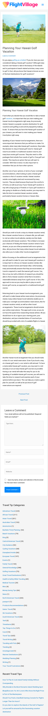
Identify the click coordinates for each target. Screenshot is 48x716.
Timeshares (7, 624)
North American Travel (11, 598)
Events (5, 560)
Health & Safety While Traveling (14, 579)
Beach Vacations (9, 534)
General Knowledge (10, 568)
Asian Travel (7, 518)
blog (4, 537)
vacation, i (9, 118)
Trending (6, 647)
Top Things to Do (9, 628)
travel (5, 632)
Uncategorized (8, 651)
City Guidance (8, 545)
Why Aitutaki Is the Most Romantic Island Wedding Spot (23, 687)
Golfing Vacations (9, 571)
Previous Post (24, 394)
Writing (5, 662)
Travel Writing (8, 639)
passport (6, 602)
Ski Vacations (8, 613)
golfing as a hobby (19, 60)
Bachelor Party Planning (11, 530)
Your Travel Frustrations (11, 666)
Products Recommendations (13, 605)
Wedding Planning (9, 658)
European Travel (8, 556)
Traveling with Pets (9, 643)
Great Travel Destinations (12, 575)
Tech (4, 620)
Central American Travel (11, 541)
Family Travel (7, 564)
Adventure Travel (9, 511)
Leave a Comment (9, 56)
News (5, 594)
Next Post (24, 400)
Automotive (7, 526)
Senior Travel (7, 609)
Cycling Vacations (9, 549)
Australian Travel (9, 522)
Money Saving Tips (9, 590)
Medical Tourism (9, 583)
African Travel (8, 515)
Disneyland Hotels (9, 552)
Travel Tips (7, 636)
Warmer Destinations (10, 654)
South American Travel (11, 617)
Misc (4, 586)
